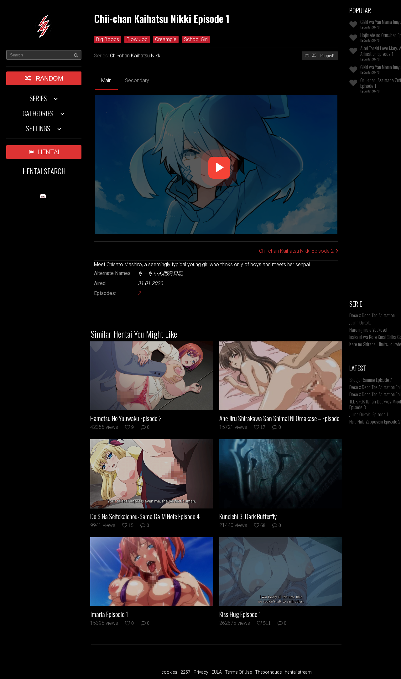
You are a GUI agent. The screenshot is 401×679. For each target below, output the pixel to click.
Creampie (165, 39)
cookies (169, 672)
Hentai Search (44, 170)
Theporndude (268, 672)
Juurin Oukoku (360, 322)
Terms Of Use (238, 672)
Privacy (201, 672)
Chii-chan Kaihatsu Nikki (135, 56)
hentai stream (298, 672)
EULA (216, 672)
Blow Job (137, 39)
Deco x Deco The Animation (372, 315)
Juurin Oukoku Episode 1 (368, 414)
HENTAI (48, 152)
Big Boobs (107, 39)
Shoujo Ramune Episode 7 (370, 379)
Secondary (137, 80)
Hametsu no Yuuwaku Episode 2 (126, 418)
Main (106, 80)
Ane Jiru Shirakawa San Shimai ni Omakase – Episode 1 (279, 418)
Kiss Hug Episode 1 (240, 614)
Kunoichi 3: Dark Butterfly (248, 516)
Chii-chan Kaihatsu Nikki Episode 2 (296, 251)
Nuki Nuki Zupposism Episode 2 (375, 421)
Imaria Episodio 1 (109, 614)
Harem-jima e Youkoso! (368, 329)
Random (49, 78)
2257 (185, 672)
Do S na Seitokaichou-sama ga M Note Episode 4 (145, 516)
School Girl (196, 39)
